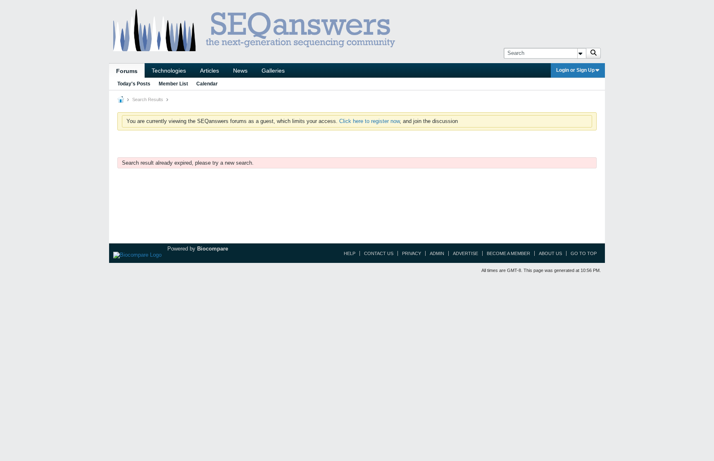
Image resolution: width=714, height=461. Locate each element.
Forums (127, 71)
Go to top (584, 253)
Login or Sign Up (575, 70)
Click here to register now (369, 121)
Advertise (465, 253)
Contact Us (378, 253)
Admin (437, 253)
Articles (209, 70)
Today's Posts (133, 84)
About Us (550, 253)
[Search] (593, 53)
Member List (173, 84)
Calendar (207, 84)
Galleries (273, 70)
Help (349, 253)
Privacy (411, 253)
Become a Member (508, 253)
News (240, 70)
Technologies (169, 70)
